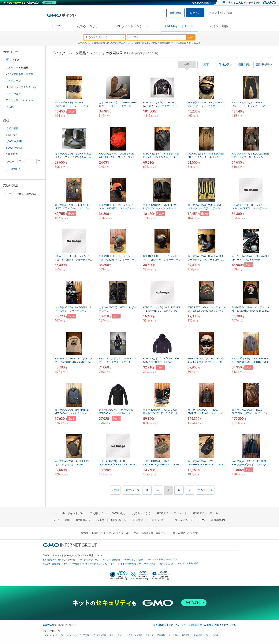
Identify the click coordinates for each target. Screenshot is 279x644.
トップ (55, 26)
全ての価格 (12, 128)
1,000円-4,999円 (15, 141)
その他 (9, 106)
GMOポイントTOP (72, 513)
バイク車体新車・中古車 (19, 74)
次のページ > (205, 490)
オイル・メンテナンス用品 (21, 87)
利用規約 (138, 520)
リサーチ (150, 635)
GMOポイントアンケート (132, 26)
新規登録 (175, 12)
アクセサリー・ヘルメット (21, 100)
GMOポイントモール (179, 26)
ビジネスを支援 (99, 635)
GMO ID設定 (226, 12)
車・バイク (12, 59)
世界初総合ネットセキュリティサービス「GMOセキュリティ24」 (71, 560)
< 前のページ (131, 490)
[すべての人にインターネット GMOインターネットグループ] (252, 2)
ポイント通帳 (219, 26)
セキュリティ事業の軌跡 (187, 563)
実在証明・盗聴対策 (51, 564)
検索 (190, 37)
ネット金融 (173, 635)
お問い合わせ (119, 520)
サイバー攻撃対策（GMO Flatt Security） (138, 564)
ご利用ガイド (98, 513)
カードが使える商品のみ (22, 193)
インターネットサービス (53, 635)
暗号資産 (186, 635)
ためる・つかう (87, 26)
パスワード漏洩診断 (111, 560)
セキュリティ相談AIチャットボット (162, 559)
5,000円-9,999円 (15, 147)
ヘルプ (213, 12)
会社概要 (216, 520)
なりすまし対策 (166, 564)
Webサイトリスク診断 (133, 560)
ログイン (195, 12)
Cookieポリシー (159, 520)
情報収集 (161, 635)
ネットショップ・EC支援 (78, 635)
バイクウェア (13, 93)
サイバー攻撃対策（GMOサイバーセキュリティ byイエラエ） (90, 564)
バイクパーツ (13, 80)
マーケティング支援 (133, 635)
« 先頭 (115, 490)
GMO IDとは (119, 513)
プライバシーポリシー (188, 520)
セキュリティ (115, 635)
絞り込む (15, 168)
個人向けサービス (201, 635)
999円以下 (11, 134)
